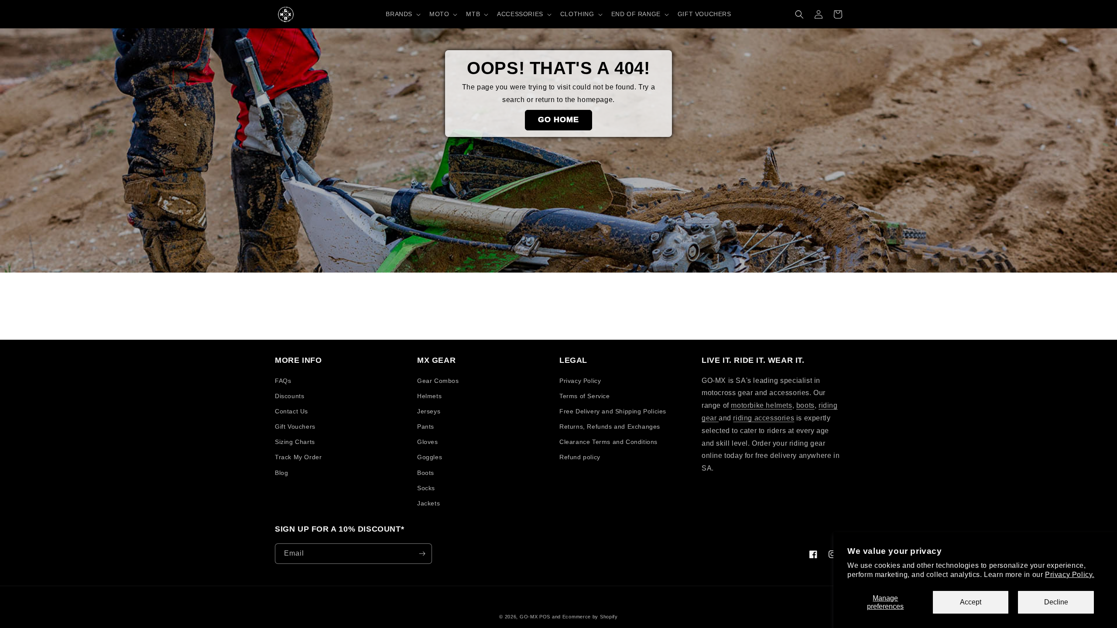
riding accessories (763, 418)
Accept (970, 602)
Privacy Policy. (1069, 574)
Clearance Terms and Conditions (608, 441)
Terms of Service (584, 395)
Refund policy (579, 457)
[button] (402, 14)
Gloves (427, 441)
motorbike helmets (761, 405)
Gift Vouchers (295, 426)
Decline (1056, 602)
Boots (425, 472)
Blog (281, 472)
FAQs (283, 380)
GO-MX (529, 616)
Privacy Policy (580, 380)
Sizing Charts (295, 441)
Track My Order (298, 457)
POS (544, 616)
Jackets (428, 503)
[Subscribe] (422, 553)
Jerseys (428, 411)
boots (805, 405)
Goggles (429, 457)
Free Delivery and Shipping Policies (612, 411)
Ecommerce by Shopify (590, 616)
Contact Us (291, 411)
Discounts (289, 395)
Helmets (429, 395)
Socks (426, 488)
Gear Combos (438, 380)
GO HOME (558, 119)
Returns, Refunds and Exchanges (609, 426)
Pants (425, 426)
